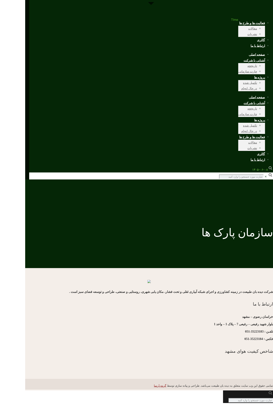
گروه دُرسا (160, 385)
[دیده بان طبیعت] (151, 8)
